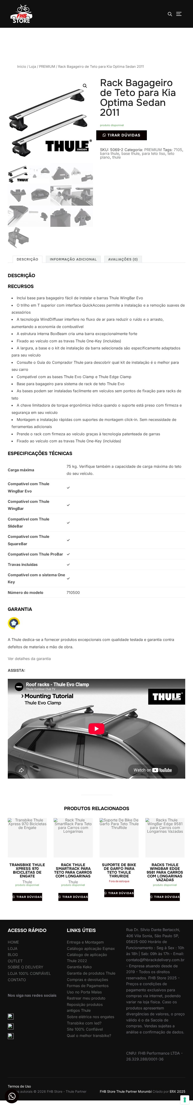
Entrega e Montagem (85, 942)
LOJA (12, 948)
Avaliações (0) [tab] (123, 259)
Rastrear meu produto (86, 998)
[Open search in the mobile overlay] (170, 14)
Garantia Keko (79, 966)
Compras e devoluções (87, 979)
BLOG (13, 954)
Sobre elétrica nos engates (90, 1016)
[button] (85, 86)
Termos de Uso (19, 1086)
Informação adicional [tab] (73, 259)
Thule (27, 882)
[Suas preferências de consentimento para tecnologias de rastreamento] (184, 1099)
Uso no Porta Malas (84, 992)
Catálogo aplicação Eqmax (91, 948)
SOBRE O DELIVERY (25, 967)
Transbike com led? (84, 1023)
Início (21, 66)
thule (116, 157)
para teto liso (153, 153)
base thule (130, 153)
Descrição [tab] (27, 259)
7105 (178, 149)
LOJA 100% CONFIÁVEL (29, 973)
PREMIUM (47, 66)
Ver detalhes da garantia (29, 658)
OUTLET (15, 961)
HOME (13, 942)
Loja (32, 66)
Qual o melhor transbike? (89, 1035)
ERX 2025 (177, 1091)
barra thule (109, 153)
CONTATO (17, 979)
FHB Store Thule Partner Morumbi (126, 1091)
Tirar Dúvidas (124, 135)
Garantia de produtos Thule (91, 973)
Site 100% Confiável (85, 1029)
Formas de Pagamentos (88, 985)
